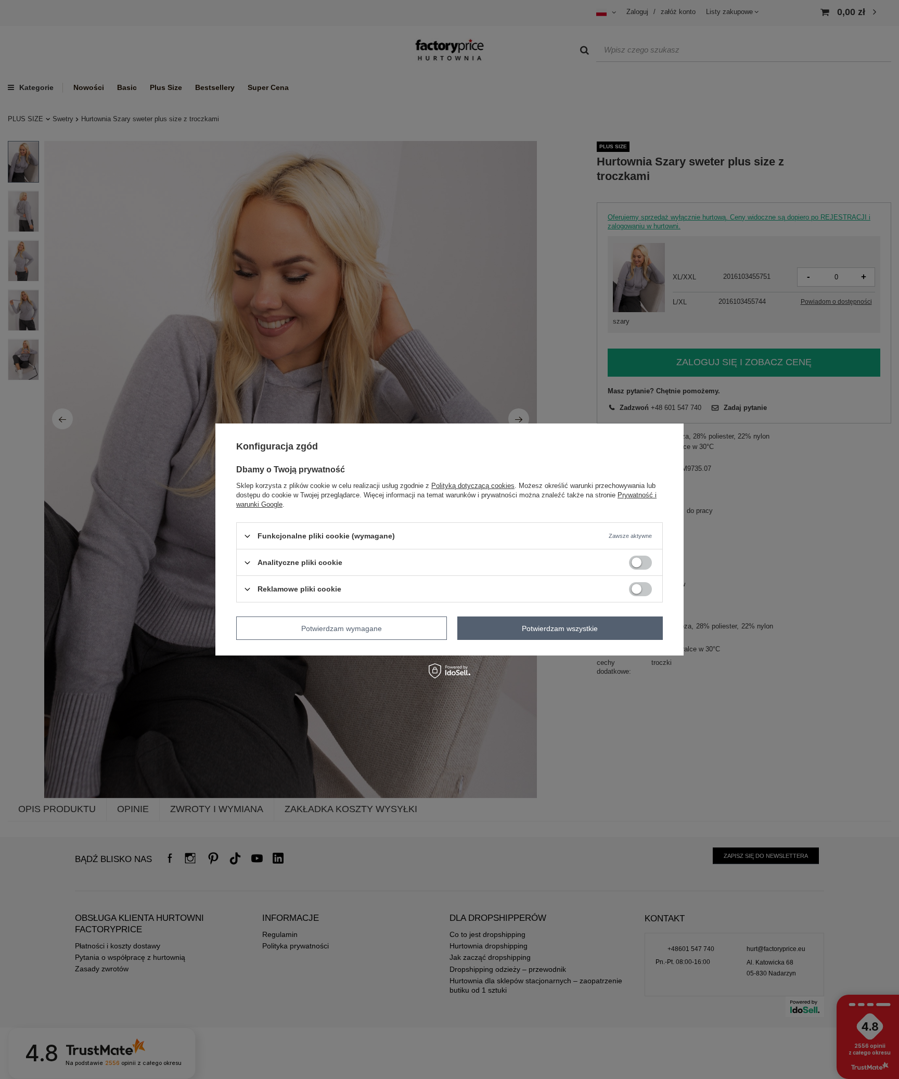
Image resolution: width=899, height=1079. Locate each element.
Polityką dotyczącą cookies (473, 486)
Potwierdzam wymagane (341, 628)
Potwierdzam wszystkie (560, 628)
